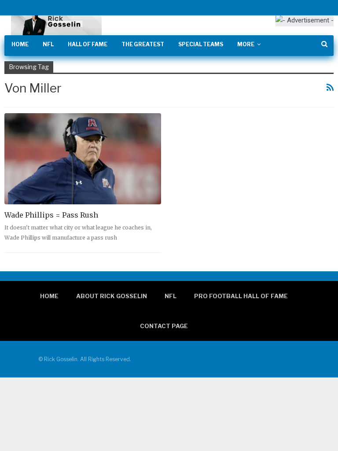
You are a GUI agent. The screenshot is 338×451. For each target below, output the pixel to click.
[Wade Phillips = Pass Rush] (82, 158)
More (245, 44)
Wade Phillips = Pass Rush (51, 215)
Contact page (164, 325)
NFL (48, 44)
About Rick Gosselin (111, 295)
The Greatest (142, 44)
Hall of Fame (87, 44)
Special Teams (200, 44)
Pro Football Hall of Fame (241, 295)
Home (20, 44)
